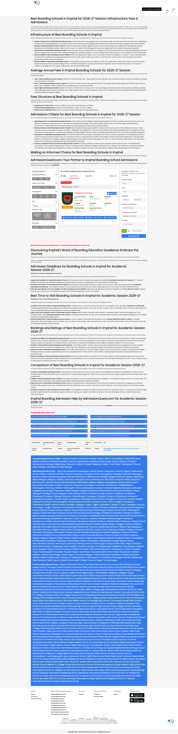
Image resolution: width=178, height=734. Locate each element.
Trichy (115, 552)
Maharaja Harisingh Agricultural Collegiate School (99, 678)
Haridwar (87, 502)
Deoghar (76, 490)
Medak (110, 521)
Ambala (51, 474)
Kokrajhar (117, 513)
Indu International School (67, 648)
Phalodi (62, 535)
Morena (37, 524)
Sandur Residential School (78, 592)
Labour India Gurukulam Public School (118, 578)
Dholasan (127, 490)
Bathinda (138, 476)
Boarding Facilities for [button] (39, 175)
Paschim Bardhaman (92, 532)
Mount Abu (47, 524)
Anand (69, 474)
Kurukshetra (56, 518)
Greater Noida (61, 499)
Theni (75, 549)
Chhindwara (111, 485)
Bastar (130, 476)
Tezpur (50, 549)
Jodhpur (95, 507)
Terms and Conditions (36, 698)
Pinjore (76, 535)
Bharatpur (110, 479)
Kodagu (96, 513)
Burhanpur (50, 485)
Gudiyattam (74, 499)
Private (36, 227)
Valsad (125, 554)
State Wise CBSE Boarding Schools (58, 694)
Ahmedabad (69, 471)
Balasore (37, 476)
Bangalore (62, 476)
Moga (135, 521)
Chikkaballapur (125, 485)
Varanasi (134, 554)
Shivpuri (109, 543)
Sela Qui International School (115, 625)
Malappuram (39, 521)
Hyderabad (38, 504)
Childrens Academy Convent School (60, 611)
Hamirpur (47, 502)
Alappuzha (109, 471)
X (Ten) (45, 187)
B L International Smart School (107, 609)
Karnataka (106, 461)
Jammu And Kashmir (78, 461)
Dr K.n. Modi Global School (74, 634)
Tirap (35, 552)
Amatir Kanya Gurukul (62, 589)
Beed (35, 479)
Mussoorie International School (93, 570)
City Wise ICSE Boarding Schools (58, 705)
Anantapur (78, 474)
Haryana (45, 461)
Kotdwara (73, 515)
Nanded (73, 527)
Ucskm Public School (76, 617)
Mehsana (127, 521)
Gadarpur (66, 496)
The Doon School (52, 570)
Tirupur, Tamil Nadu (81, 552)
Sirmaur (137, 543)
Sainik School (46, 586)
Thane (58, 549)
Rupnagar (62, 540)
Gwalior (131, 499)
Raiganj (44, 538)
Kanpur (67, 510)
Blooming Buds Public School (54, 628)
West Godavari (39, 560)
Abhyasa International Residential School (59, 673)
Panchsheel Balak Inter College (47, 636)
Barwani (121, 476)
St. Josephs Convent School (64, 670)
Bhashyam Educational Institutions (95, 673)
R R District (125, 535)
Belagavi (43, 479)
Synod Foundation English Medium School (51, 645)
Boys (41, 179)
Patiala (47, 535)
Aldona (119, 471)
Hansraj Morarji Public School (53, 606)
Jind (88, 507)
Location (125, 220)
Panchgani (48, 532)
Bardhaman (93, 476)
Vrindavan (106, 557)
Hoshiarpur (129, 502)
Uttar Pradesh (39, 467)
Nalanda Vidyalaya (120, 584)
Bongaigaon (112, 482)
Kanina (44, 510)
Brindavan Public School (44, 648)
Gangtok (102, 496)
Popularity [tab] (88, 176)
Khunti (69, 513)
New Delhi (37, 529)
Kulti (128, 515)
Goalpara (132, 496)
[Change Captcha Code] (129, 231)
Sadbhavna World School (66, 667)
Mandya (72, 521)
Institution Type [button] (37, 209)
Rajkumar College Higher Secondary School (66, 653)
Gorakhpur (48, 499)
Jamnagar (39, 507)
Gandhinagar (79, 496)
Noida (62, 529)
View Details (110, 218)
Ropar (43, 540)
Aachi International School (82, 620)
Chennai (100, 485)
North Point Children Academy (54, 623)
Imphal (54, 504)
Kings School (138, 648)
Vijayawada (53, 557)
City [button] (33, 201)
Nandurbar (83, 527)
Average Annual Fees (129, 212)
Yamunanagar (111, 560)
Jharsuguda (68, 507)
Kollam (36, 515)
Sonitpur (91, 546)
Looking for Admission (129, 204)
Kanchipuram (137, 507)
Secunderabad (40, 543)
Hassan (96, 502)
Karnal (118, 510)
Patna (54, 535)
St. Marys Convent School (119, 653)
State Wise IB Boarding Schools (58, 698)
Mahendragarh (115, 518)
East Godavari (74, 493)
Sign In (174, 10)
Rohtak (36, 540)
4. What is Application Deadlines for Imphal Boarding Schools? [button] (52, 431)
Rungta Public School (97, 653)
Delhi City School (82, 631)
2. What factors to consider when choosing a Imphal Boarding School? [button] (54, 421)
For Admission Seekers (98, 696)
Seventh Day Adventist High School (95, 586)
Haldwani (37, 502)
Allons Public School (117, 650)
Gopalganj (37, 499)
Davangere (48, 490)
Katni (44, 513)
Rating (111, 176)
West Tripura (53, 560)
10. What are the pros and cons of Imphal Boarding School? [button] (110, 436)
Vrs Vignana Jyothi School (91, 675)
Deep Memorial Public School (60, 631)
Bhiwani (49, 482)
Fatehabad (38, 496)
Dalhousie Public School (83, 575)
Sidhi (117, 543)
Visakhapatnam (78, 557)
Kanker (52, 510)
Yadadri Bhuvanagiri (70, 560)
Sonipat (82, 546)
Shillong (80, 543)
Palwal (139, 529)
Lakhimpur (68, 518)
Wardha (127, 557)
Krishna (104, 515)
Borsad (122, 482)
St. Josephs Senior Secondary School (93, 661)
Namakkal (46, 527)
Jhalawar (57, 507)
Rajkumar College (117, 572)
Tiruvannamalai (98, 552)
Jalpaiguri (131, 504)
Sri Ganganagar (103, 546)
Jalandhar (105, 504)
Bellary (61, 479)
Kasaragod (133, 510)
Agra (59, 471)
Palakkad (121, 529)
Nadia (105, 524)
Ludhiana (93, 518)
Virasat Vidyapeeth (96, 617)
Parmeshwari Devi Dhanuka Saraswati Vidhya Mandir (86, 636)
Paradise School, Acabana (114, 639)
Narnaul (93, 527)
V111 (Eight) (37, 187)
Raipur (61, 538)
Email (123, 188)
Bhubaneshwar (70, 482)
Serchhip (71, 543)
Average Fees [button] (36, 191)
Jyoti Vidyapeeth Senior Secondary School (67, 656)
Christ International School (45, 603)
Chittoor (58, 488)
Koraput (52, 515)
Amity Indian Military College (87, 589)
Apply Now (112, 193)
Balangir (137, 474)
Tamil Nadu (115, 464)
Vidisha (43, 557)
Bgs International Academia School (117, 589)
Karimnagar (100, 510)
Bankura (72, 476)
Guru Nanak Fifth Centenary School (124, 564)
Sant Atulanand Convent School (86, 639)
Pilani (69, 535)
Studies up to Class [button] (38, 183)
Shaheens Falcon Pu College (57, 595)
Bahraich (127, 474)
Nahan (129, 524)
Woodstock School (69, 570)
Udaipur (36, 554)
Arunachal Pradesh (88, 458)
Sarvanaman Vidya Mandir (65, 586)
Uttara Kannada (102, 554)
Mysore (89, 524)
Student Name (127, 180)
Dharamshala (105, 490)
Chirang (49, 488)
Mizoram (71, 464)
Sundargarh (129, 546)
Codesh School (65, 603)
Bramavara (38, 485)
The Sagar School (55, 567)
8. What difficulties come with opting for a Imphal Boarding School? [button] (113, 426)
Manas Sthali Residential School (129, 634)
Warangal (117, 557)
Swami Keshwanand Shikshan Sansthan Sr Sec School (89, 614)
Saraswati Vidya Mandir (89, 625)
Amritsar (60, 474)
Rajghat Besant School (123, 636)
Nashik (102, 527)
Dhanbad (93, 490)
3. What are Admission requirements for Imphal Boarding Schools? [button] (53, 426)
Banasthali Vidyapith (132, 609)
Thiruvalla (83, 549)
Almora (36, 474)
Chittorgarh (69, 488)
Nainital (137, 524)
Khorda (62, 513)
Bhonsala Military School (75, 600)
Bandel (52, 476)
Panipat (69, 532)
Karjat (110, 510)
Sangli (115, 540)
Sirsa (41, 546)
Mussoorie (80, 524)
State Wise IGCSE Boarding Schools (58, 707)
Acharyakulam (39, 656)
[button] (44, 206)
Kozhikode (94, 515)
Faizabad (119, 493)
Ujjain (71, 554)
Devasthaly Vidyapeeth (51, 634)
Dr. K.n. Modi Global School (52, 614)
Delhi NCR (130, 458)
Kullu (122, 515)
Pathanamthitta (129, 532)
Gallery (90, 218)
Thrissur (127, 549)
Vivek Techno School (115, 617)
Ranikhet (119, 538)
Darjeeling (37, 490)
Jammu (141, 504)
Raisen (68, 538)
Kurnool (36, 518)
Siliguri (129, 543)
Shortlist (68, 207)
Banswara (82, 476)
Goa (137, 458)
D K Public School (91, 628)
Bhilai (127, 479)
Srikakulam (118, 546)
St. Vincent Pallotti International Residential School (63, 659)
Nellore (123, 527)
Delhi (68, 490)
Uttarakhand (53, 467)
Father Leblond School (43, 578)
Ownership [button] (35, 223)
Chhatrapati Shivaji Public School (126, 600)
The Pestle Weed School (95, 564)
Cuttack (108, 488)
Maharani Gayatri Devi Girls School (102, 659)
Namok (64, 527)
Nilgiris (56, 529)
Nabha (97, 524)
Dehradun (59, 490)
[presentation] (74, 176)
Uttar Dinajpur (86, 554)
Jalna (123, 504)
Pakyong (112, 529)
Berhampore (98, 479)
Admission (68, 218)
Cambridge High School (98, 600)
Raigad (36, 538)
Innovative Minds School (54, 609)
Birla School (38, 611)
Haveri (104, 502)
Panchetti (37, 532)
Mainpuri (128, 518)
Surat (35, 549)
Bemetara (70, 479)
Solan (66, 546)
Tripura (137, 464)
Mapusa (93, 521)
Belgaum (52, 479)
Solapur (74, 546)
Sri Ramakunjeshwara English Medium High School (117, 664)
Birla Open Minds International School (112, 670)
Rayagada (138, 538)
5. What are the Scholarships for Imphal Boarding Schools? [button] (50, 436)
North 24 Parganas (75, 529)
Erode (102, 493)
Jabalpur (80, 504)
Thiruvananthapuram (99, 549)
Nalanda (37, 527)
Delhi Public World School (108, 611)
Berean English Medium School (74, 642)
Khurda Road (80, 513)
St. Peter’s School (86, 670)
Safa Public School (61, 639)
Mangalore (83, 521)
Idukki (47, 504)
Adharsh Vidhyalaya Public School (111, 620)
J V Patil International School (79, 609)
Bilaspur (101, 482)
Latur (76, 518)
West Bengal (66, 467)
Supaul (140, 546)
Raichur (134, 535)
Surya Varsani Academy (99, 584)
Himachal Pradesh (59, 461)
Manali (57, 521)
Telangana (127, 464)
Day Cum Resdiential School (37, 215)
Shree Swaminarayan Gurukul (79, 664)
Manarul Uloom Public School (101, 634)
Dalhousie (136, 488)
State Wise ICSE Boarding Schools (58, 703)
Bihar (108, 458)
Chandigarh (89, 485)
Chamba (68, 485)
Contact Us (133, 236)
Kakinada (113, 507)
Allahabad (137, 471)
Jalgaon (115, 504)
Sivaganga (58, 546)
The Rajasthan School (100, 645)
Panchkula (59, 532)
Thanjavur (66, 549)
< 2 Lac (41, 196)
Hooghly (118, 502)
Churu (78, 488)
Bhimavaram (39, 482)
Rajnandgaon (99, 538)
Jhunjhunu (80, 507)
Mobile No (125, 196)
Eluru (85, 493)
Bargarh (112, 476)
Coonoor (99, 488)
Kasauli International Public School (111, 575)
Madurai (103, 518)
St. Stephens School (119, 661)
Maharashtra (39, 464)
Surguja (42, 549)
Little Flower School (62, 578)
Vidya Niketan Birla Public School (126, 645)
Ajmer (100, 471)
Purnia (108, 535)
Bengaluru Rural (83, 479)
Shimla (88, 543)
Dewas (84, 490)
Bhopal (58, 482)
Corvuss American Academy (86, 603)
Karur (124, 510)
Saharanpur (73, 540)
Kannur (59, 510)
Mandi (64, 521)
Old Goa (89, 529)
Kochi (89, 513)
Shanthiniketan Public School (54, 598)
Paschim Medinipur (112, 532)
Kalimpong (124, 507)
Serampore (61, 543)
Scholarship (80, 218)
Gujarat (36, 461)
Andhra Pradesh (69, 458)
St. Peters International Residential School (59, 675)
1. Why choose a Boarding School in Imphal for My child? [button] (49, 416)
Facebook (115, 694)
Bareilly (104, 476)
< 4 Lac (53, 196)
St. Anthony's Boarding (65, 678)
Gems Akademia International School (71, 650)
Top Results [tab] (74, 176)
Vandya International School (65, 681)
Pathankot (37, 535)
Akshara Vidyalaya (83, 581)
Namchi (56, 527)
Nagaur (112, 524)
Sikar (123, 543)
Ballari (45, 476)
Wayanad (137, 557)
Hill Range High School (78, 606)
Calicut (59, 485)
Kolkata (136, 513)
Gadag (57, 496)
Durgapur (62, 493)
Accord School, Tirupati (62, 581)
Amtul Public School (50, 572)
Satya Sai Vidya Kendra (101, 592)
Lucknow (84, 518)
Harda (71, 502)
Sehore (51, 543)
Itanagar (70, 504)
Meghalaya (60, 464)
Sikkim (106, 464)
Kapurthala (77, 510)
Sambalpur (93, 540)
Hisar (111, 502)
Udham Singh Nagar (50, 554)
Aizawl (93, 471)
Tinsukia (136, 549)
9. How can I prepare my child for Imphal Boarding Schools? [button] (110, 431)
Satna (130, 540)
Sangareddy (105, 540)
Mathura (102, 521)
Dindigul (47, 493)
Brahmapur (132, 482)
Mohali (142, 521)
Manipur (50, 464)
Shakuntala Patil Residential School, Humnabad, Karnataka (99, 595)
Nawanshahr (112, 527)
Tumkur (135, 552)
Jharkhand (95, 461)
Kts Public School (136, 575)
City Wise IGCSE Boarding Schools (58, 710)
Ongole (98, 529)
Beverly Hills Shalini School (71, 564)
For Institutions (97, 694)
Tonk (109, 552)
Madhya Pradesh (128, 461)
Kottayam (84, 515)
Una (77, 554)
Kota (66, 515)
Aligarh (127, 471)
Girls (35, 179)
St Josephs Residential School (86, 578)
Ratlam (127, 538)
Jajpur (96, 504)
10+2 (52, 187)
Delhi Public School (87, 611)
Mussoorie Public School (119, 570)
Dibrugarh (37, 493)
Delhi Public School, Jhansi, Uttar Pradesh (109, 631)
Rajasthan (97, 464)
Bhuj (80, 482)
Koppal (43, 515)
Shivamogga (99, 543)
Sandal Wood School (67, 625)
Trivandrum (125, 552)
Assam (101, 458)
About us (33, 694)
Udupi (64, 554)
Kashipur (37, 513)
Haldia (139, 499)
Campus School (75, 628)
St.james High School (99, 642)
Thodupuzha (117, 549)
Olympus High (75, 623)
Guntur (102, 499)
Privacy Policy (34, 696)
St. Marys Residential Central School (95, 667)
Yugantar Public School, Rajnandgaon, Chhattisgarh (84, 572)
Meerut (118, 521)
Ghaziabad (121, 496)
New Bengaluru (134, 527)
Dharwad (117, 490)
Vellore (36, 557)
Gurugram (111, 499)
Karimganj (89, 510)
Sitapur (48, 546)
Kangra (36, 510)
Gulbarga (86, 499)
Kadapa (104, 507)
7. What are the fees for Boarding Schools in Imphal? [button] (108, 421)
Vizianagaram (93, 557)
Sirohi (35, 546)
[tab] (44, 175)
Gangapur (92, 496)
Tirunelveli (57, 552)
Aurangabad (106, 474)
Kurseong (45, 518)
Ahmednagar (82, 471)
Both (47, 179)
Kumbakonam (137, 515)
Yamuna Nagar (95, 560)
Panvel (77, 532)
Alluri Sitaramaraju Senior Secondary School (113, 581)
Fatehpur (48, 496)
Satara (123, 540)
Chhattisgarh (118, 458)
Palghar (131, 529)
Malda (49, 521)
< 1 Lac (35, 196)
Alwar (43, 474)
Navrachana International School (70, 584)
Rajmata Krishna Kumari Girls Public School (119, 567)
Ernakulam (93, 493)
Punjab (88, 464)
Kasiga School (39, 567)
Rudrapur (51, 540)
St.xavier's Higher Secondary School (127, 642)
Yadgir (84, 560)
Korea (59, 515)
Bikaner (93, 482)
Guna (94, 499)
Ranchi (110, 538)
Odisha (80, 464)
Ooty (105, 529)
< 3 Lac (47, 196)
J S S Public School (88, 648)
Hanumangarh (60, 502)
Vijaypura (65, 557)
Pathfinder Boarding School (122, 623)
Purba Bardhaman (95, 535)
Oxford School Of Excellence (96, 623)
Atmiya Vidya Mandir (62, 575)
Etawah (109, 493)
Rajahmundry (78, 538)
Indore (62, 504)
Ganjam (111, 496)
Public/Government (47, 227)
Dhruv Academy (108, 603)
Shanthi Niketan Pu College (52, 664)
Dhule (136, 490)
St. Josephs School (98, 650)
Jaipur (89, 504)
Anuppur (89, 474)
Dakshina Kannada (122, 488)
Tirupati (67, 552)
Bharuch (120, 479)
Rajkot (89, 538)
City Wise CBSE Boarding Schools (58, 696)
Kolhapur (127, 513)
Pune (82, 535)
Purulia (115, 535)
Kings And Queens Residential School (114, 648)
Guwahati (121, 499)
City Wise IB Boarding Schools (57, 701)
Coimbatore (88, 488)
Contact (99, 218)
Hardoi (79, 502)
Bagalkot (118, 474)
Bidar (85, 482)
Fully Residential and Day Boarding (47, 215)
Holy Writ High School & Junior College (106, 606)
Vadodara (116, 554)
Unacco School (83, 193)
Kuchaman (114, 515)
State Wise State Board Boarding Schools (60, 712)
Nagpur (121, 524)
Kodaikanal (107, 513)
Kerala (115, 461)
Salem (84, 540)
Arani (96, 474)
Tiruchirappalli (45, 552)
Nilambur (47, 529)
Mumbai (57, 524)
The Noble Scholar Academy (53, 617)
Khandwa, (52, 513)
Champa (78, 485)
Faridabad (130, 493)
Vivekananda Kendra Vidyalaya (54, 620)
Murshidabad (68, 524)
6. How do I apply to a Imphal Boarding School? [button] (106, 416)
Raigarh (52, 538)
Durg (54, 493)
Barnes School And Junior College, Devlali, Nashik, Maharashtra (97, 598)
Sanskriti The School (73, 567)
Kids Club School (90, 567)
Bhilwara (136, 479)
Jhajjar (48, 507)
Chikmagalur (39, 488)
